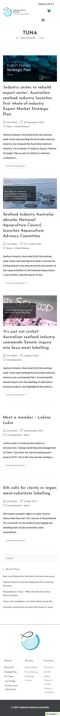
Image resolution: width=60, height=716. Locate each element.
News (9, 126)
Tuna (41, 38)
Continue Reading (17, 165)
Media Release (22, 126)
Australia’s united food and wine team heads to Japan (28, 607)
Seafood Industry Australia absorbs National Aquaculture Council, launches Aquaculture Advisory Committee (28, 225)
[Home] (17, 38)
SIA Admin (12, 122)
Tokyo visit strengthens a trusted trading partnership (27, 601)
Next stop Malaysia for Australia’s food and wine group (28, 576)
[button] (43, 20)
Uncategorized (14, 359)
